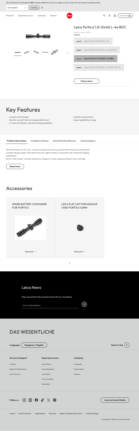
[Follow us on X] (48, 400)
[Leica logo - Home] (69, 16)
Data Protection (25, 413)
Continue (34, 8)
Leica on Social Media (114, 400)
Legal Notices (40, 413)
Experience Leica (25, 15)
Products (10, 15)
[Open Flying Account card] (109, 16)
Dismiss (42, 7)
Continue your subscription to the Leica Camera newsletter (84, 304)
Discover (29, 251)
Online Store (124, 16)
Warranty (52, 413)
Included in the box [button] (40, 140)
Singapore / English (34, 345)
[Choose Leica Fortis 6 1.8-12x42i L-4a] (93, 41)
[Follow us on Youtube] (30, 400)
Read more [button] (15, 166)
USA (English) (12, 7)
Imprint (12, 413)
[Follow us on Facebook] (36, 400)
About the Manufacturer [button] (64, 140)
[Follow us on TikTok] (42, 400)
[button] (17, 52)
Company (41, 15)
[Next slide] (67, 53)
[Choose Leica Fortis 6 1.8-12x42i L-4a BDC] (95, 58)
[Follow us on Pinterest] (54, 400)
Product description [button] (16, 140)
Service (53, 15)
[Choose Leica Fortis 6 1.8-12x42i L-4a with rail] (97, 49)
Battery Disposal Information (71, 413)
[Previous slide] (8, 53)
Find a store (115, 16)
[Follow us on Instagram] (24, 400)
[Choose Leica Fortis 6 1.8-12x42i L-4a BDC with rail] (99, 67)
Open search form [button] (104, 16)
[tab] (69, 263)
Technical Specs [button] (88, 140)
